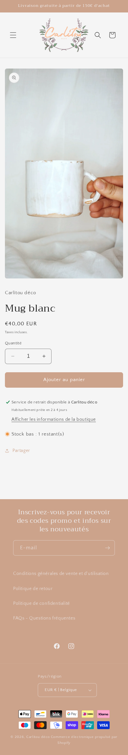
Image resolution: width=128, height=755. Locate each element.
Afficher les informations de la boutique (53, 419)
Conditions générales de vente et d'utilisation (61, 573)
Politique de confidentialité (41, 603)
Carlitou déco (38, 737)
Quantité (13, 343)
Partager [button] (21, 450)
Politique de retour (33, 588)
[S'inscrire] (107, 548)
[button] (13, 35)
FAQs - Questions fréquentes (44, 618)
